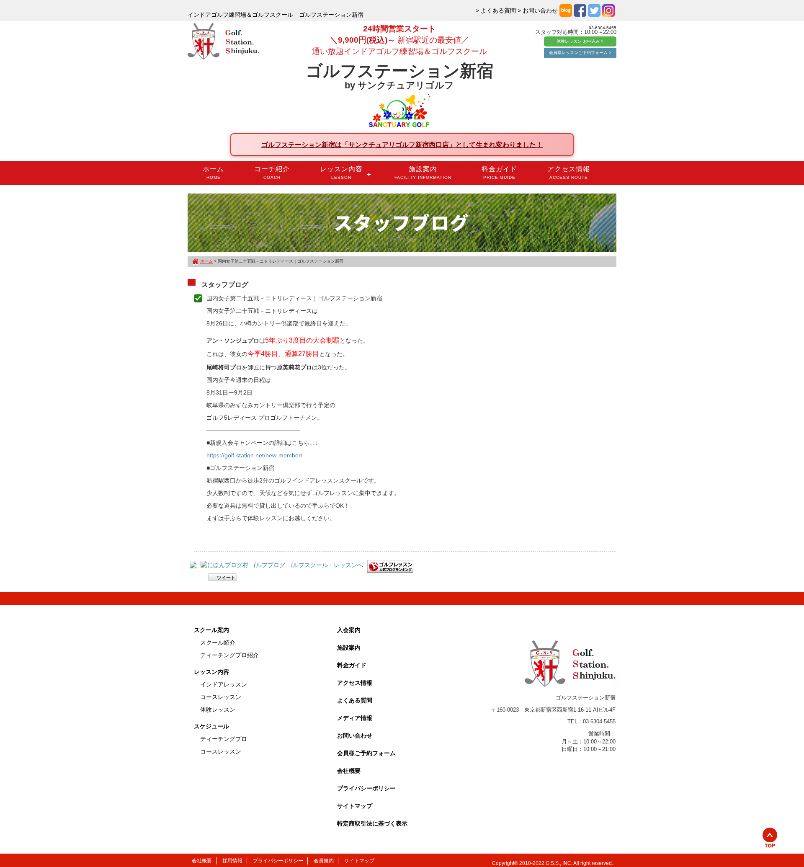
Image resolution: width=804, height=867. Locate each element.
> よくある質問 (496, 10)
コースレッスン (220, 697)
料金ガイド (499, 172)
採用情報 (232, 861)
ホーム (213, 172)
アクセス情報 (568, 172)
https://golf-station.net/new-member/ (254, 455)
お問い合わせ (354, 735)
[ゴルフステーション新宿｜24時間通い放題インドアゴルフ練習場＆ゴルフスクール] (223, 42)
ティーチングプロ (223, 738)
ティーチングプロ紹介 (229, 655)
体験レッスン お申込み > (580, 41)
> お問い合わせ (538, 10)
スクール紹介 (217, 642)
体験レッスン (217, 709)
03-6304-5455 (602, 28)
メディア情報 (354, 718)
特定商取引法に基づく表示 (372, 823)
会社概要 (349, 770)
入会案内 (349, 630)
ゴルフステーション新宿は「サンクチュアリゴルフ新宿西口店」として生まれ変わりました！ (402, 144)
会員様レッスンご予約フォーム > (580, 52)
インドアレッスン (223, 684)
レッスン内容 (341, 172)
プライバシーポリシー (366, 788)
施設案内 (422, 172)
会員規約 (324, 861)
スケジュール (211, 726)
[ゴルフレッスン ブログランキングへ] (390, 566)
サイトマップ (354, 805)
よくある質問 (354, 700)
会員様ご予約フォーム (366, 753)
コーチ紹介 (272, 172)
